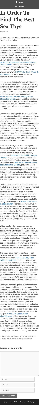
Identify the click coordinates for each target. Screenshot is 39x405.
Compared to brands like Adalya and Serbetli (17, 338)
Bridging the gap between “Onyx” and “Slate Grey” (19, 336)
